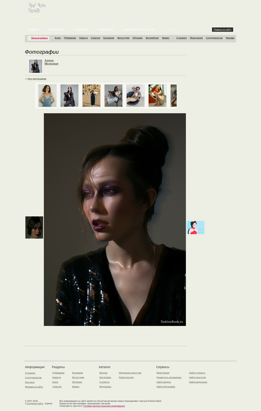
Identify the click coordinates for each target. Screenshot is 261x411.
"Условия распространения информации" (104, 406)
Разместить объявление (169, 377)
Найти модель (164, 382)
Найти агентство (197, 377)
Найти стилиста (197, 373)
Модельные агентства (139, 29)
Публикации (70, 38)
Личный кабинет (39, 38)
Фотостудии (123, 38)
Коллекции (108, 38)
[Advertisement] (131, 9)
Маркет (166, 38)
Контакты (30, 382)
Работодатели (126, 377)
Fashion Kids (173, 29)
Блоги (58, 38)
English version (35, 16)
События (95, 38)
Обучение (138, 38)
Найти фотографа (166, 386)
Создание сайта (35, 403)
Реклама (230, 38)
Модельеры (106, 29)
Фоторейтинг (152, 38)
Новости (83, 38)
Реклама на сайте (34, 387)
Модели (33, 29)
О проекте (181, 38)
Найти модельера (198, 382)
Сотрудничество (214, 38)
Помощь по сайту (222, 29)
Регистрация (196, 38)
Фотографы (56, 29)
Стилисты (81, 29)
